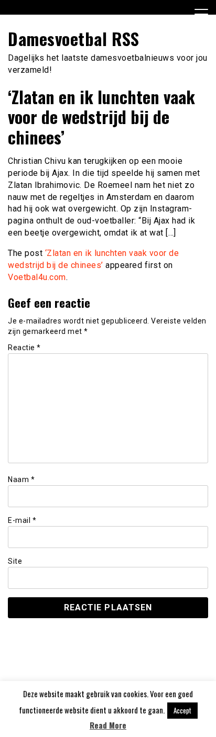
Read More (108, 725)
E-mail (22, 520)
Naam (21, 479)
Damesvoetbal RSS (73, 38)
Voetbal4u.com (37, 277)
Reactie (24, 347)
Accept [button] (182, 710)
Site (15, 561)
